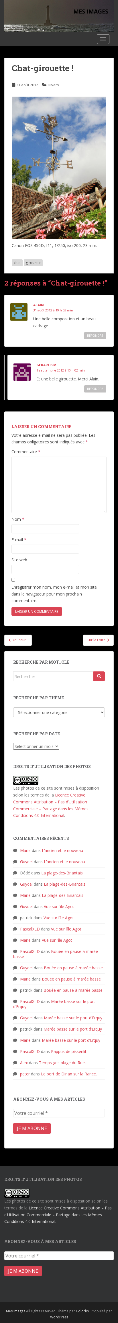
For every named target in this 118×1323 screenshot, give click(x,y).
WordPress (59, 1317)
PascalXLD (30, 929)
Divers (53, 84)
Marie (25, 850)
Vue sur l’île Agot (59, 906)
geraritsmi (47, 365)
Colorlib (82, 1311)
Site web (19, 559)
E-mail (18, 539)
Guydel (26, 861)
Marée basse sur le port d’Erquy (54, 1004)
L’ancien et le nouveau (62, 850)
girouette (33, 262)
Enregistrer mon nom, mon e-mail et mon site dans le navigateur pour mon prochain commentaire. (54, 594)
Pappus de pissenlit (68, 1051)
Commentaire (25, 451)
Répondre (95, 336)
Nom (17, 519)
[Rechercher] (99, 676)
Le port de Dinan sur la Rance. (69, 1074)
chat (17, 262)
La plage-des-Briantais (62, 873)
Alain (38, 304)
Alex (24, 1062)
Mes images (15, 1311)
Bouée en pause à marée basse (55, 954)
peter (25, 1074)
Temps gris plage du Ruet (62, 1062)
